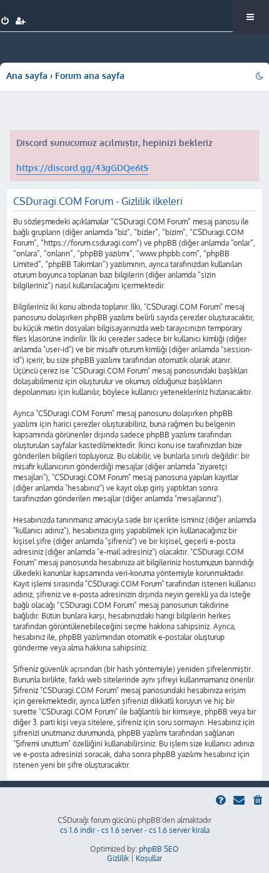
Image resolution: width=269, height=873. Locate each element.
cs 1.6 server (122, 830)
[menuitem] (5, 21)
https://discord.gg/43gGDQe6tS (82, 167)
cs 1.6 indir (77, 830)
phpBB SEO (159, 849)
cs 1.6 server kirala (179, 830)
